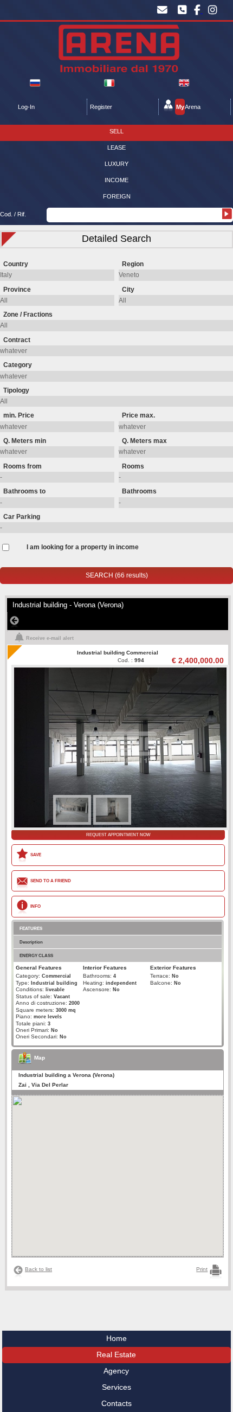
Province (17, 289)
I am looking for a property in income (83, 547)
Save (35, 854)
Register (101, 107)
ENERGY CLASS (36, 955)
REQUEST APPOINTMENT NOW (118, 834)
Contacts (116, 1404)
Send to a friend (50, 880)
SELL (116, 131)
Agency (116, 1371)
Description (31, 942)
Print (202, 1269)
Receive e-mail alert (50, 638)
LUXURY (116, 164)
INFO (35, 906)
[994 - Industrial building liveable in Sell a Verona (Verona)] (117, 668)
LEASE (116, 147)
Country (15, 264)
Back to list (38, 1269)
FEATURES (31, 928)
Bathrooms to (24, 491)
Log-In (26, 107)
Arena (188, 107)
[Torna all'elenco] (118, 621)
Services (116, 1387)
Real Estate (116, 1355)
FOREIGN (117, 196)
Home (116, 1338)
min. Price (18, 415)
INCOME (116, 180)
